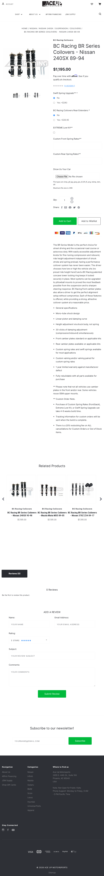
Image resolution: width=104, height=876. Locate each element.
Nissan (30, 772)
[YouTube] (13, 830)
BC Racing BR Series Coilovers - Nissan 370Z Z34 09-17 (82, 514)
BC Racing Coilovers (63, 40)
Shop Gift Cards (9, 785)
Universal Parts (34, 806)
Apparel (30, 810)
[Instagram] (3, 830)
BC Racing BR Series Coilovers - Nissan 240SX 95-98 (21, 514)
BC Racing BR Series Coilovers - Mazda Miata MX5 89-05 (52, 514)
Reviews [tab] (13, 573)
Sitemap (52, 872)
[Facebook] (8, 830)
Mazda (30, 780)
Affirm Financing (53, 14)
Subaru (30, 785)
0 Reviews (69, 86)
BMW (29, 789)
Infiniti (30, 776)
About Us (33, 14)
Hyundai (31, 802)
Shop (17, 14)
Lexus (30, 797)
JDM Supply (70, 14)
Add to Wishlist (89, 221)
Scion (29, 793)
